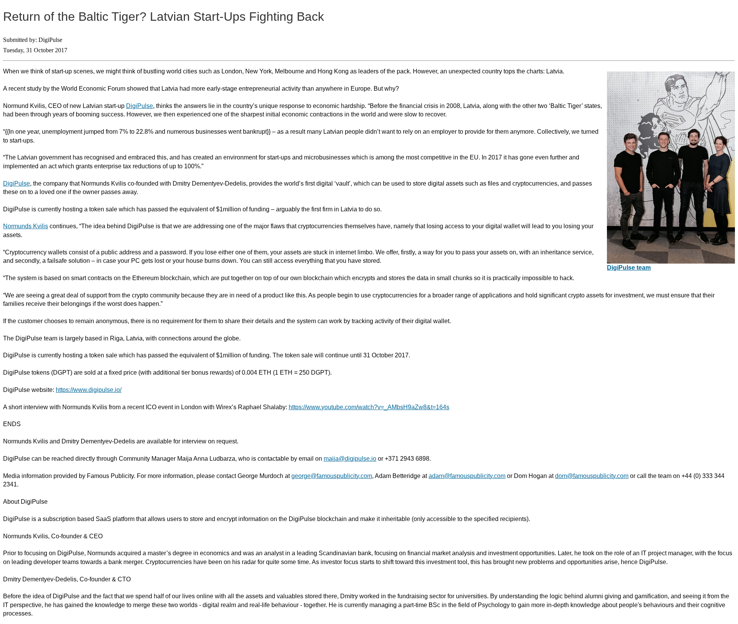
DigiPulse (139, 106)
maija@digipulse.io (350, 458)
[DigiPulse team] (671, 261)
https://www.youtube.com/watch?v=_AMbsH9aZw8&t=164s (369, 407)
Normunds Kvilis (25, 226)
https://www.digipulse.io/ (88, 390)
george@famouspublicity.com (331, 476)
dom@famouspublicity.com (591, 476)
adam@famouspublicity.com (467, 476)
